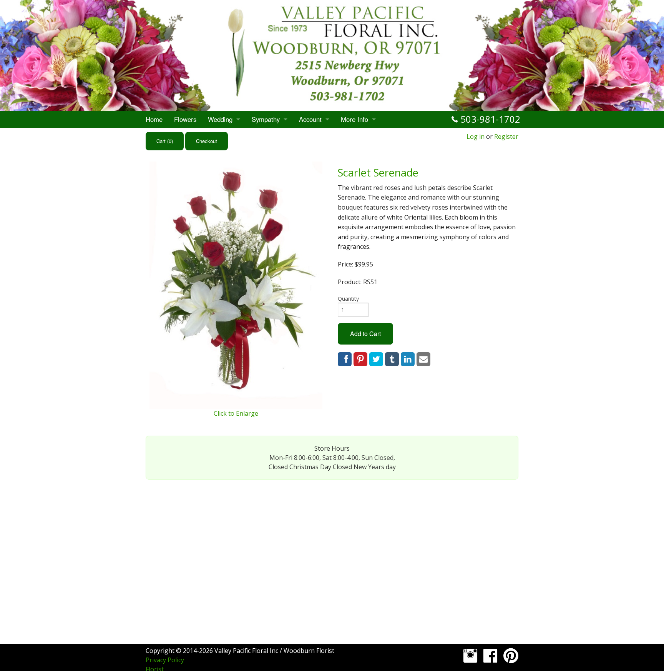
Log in (475, 136)
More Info (354, 119)
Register (506, 136)
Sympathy (266, 119)
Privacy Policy (165, 660)
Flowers (185, 119)
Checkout (206, 141)
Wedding (220, 119)
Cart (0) (164, 141)
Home (154, 119)
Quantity (348, 298)
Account (310, 119)
